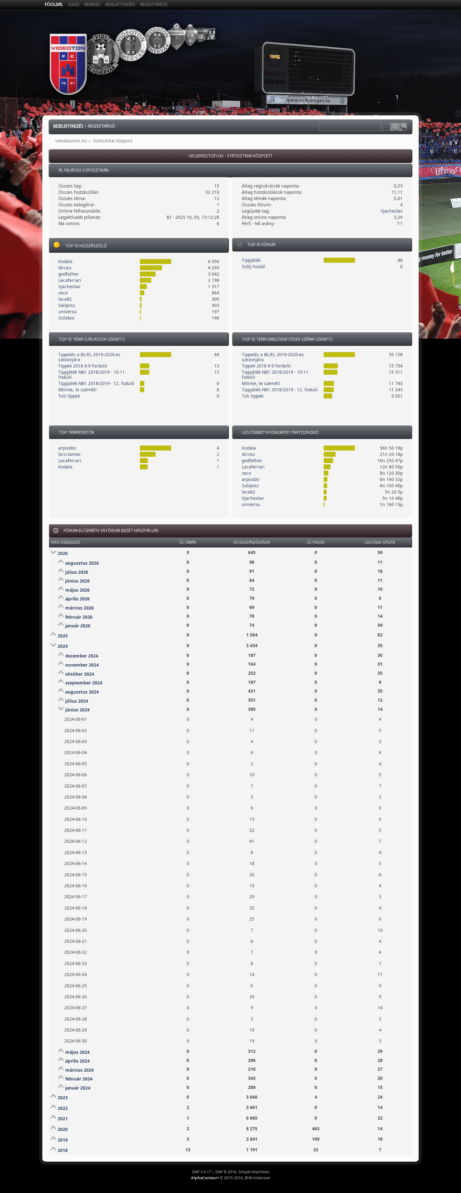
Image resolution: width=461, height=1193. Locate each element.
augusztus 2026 (82, 563)
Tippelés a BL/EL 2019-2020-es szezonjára (89, 356)
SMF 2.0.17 (201, 1172)
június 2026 (77, 581)
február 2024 (79, 1079)
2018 (63, 1150)
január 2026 (77, 626)
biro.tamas (69, 454)
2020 (63, 1129)
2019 (63, 1140)
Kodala (65, 261)
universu (67, 311)
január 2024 (77, 1088)
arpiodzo (67, 448)
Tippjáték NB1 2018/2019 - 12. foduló (96, 383)
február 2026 (79, 617)
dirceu (65, 268)
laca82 (65, 299)
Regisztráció (101, 126)
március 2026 (79, 608)
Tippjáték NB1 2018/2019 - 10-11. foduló (92, 374)
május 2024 (77, 1052)
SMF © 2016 (225, 1172)
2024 (63, 646)
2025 (63, 636)
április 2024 (77, 1061)
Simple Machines (253, 1172)
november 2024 (82, 665)
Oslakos (66, 318)
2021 (63, 1119)
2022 (63, 1108)
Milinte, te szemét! (77, 390)
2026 (63, 553)
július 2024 (76, 701)
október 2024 (79, 674)
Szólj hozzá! (253, 266)
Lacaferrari (69, 280)
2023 (63, 1098)
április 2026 (77, 599)
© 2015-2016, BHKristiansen (230, 1177)
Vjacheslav (392, 211)
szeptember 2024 (83, 683)
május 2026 (77, 590)
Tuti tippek (69, 396)
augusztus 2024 (82, 692)
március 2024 (79, 1070)
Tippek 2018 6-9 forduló (82, 366)
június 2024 (77, 710)
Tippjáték (251, 260)
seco (63, 293)
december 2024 (81, 656)
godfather (68, 274)
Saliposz (66, 305)
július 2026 (76, 572)
